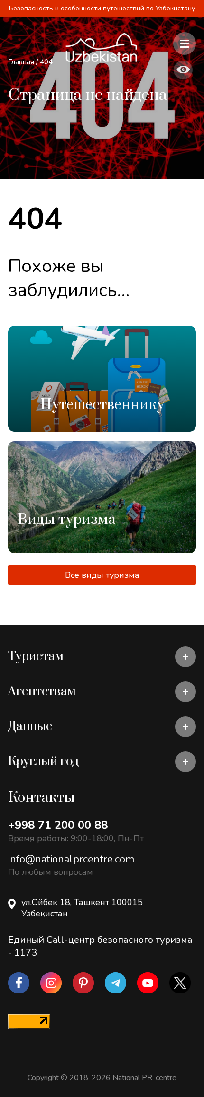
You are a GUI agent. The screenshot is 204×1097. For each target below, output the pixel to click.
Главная (21, 62)
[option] (102, 379)
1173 (25, 952)
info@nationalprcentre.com (71, 859)
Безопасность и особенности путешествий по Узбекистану (102, 8)
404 (46, 62)
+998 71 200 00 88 (58, 825)
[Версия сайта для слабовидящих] (183, 70)
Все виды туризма (102, 575)
